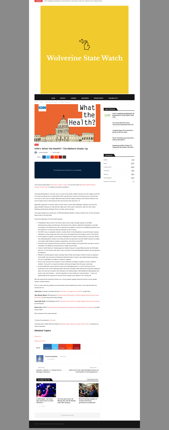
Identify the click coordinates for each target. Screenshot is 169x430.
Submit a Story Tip (40, 341)
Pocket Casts (44, 187)
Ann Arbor (85, 98)
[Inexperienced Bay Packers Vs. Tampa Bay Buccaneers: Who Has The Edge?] (107, 147)
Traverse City (113, 98)
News (36, 144)
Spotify (83, 185)
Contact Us (38, 336)
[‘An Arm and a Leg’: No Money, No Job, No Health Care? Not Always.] (67, 390)
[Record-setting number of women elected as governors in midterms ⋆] (89, 390)
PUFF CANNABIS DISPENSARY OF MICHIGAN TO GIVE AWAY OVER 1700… (123, 115)
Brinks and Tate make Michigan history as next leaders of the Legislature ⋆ (84, 371)
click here (52, 320)
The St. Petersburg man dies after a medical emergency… (123, 139)
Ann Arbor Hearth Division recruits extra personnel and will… (123, 123)
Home (53, 98)
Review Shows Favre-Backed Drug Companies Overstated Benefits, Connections (71, 307)
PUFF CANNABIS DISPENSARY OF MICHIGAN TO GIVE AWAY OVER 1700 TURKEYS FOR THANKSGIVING (73, 1)
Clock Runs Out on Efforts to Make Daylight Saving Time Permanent (79, 301)
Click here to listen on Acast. (59, 185)
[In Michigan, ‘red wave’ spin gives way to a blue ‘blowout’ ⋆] (46, 390)
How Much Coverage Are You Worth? (71, 291)
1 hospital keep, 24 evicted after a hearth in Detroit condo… (122, 131)
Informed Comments (110, 181)
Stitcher (37, 187)
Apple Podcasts (90, 185)
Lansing (73, 98)
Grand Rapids (98, 98)
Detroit (63, 98)
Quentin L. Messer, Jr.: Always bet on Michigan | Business (49, 371)
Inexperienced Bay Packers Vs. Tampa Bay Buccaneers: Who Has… (123, 146)
